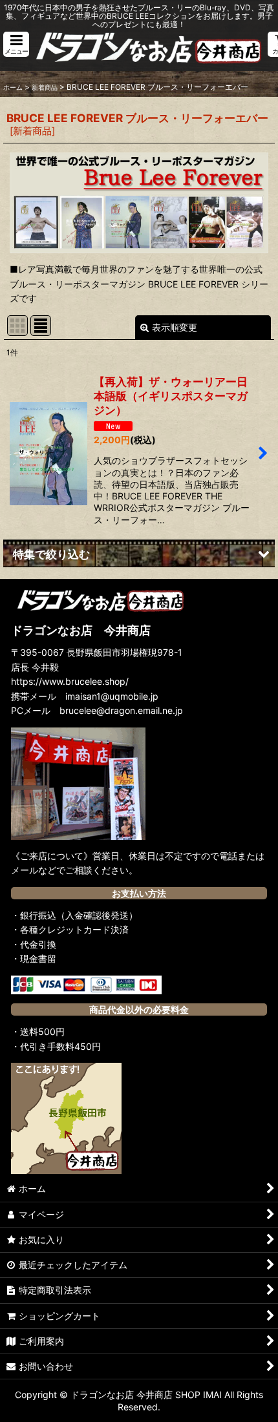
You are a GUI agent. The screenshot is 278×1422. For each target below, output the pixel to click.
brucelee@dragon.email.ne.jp (121, 710)
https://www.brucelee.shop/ (70, 681)
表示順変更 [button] (174, 327)
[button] (16, 44)
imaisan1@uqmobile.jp (111, 696)
